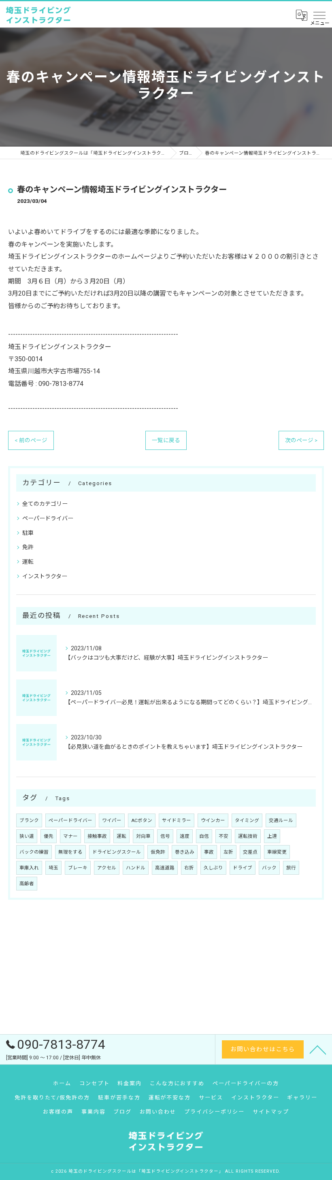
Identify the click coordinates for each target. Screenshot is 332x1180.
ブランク (29, 820)
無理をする (70, 852)
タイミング (247, 820)
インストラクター (44, 576)
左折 (228, 852)
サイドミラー (176, 820)
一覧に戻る (166, 440)
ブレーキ (77, 868)
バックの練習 (34, 852)
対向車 (143, 836)
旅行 (291, 868)
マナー (70, 836)
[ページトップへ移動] (318, 1049)
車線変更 (277, 852)
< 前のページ (31, 440)
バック (269, 868)
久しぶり (213, 868)
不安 (223, 836)
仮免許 (158, 852)
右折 (189, 868)
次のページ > (301, 440)
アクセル (106, 868)
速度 (184, 836)
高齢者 (26, 883)
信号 (165, 836)
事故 (209, 852)
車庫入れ (29, 868)
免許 (28, 547)
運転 (28, 561)
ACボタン (141, 820)
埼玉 (53, 868)
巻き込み (184, 852)
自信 (204, 836)
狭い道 (26, 836)
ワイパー (111, 820)
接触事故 (97, 836)
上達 (272, 836)
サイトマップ (271, 1112)
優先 (48, 836)
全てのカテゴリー (45, 504)
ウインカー (213, 820)
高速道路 (165, 868)
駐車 (28, 533)
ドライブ (242, 868)
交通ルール (281, 820)
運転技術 (248, 836)
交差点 (250, 852)
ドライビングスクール (116, 852)
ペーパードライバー (47, 518)
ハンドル (135, 868)
